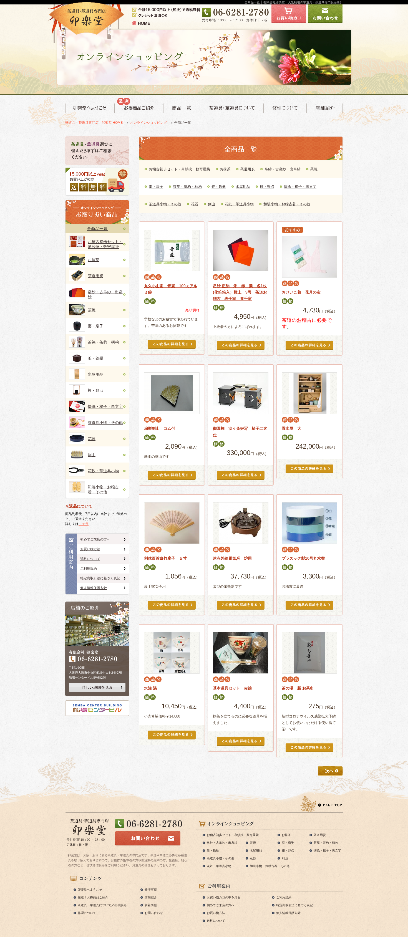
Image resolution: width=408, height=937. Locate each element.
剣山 (91, 455)
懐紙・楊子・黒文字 (105, 406)
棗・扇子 (95, 326)
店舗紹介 (151, 897)
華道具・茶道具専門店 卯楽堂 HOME (94, 123)
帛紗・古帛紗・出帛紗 (283, 169)
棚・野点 (95, 390)
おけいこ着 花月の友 (301, 292)
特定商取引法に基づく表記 (100, 578)
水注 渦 (150, 688)
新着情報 (151, 905)
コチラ (84, 524)
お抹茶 (93, 259)
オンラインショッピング (148, 123)
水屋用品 (95, 374)
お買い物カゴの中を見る (223, 897)
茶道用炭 (95, 276)
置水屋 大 (291, 428)
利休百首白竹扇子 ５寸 (165, 558)
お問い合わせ (154, 913)
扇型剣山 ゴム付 (159, 428)
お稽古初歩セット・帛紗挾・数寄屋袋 (179, 169)
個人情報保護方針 (93, 588)
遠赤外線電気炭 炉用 (232, 558)
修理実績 (151, 889)
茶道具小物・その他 (105, 422)
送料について (90, 559)
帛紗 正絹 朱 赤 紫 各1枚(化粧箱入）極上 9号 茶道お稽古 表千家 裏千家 (240, 292)
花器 (91, 438)
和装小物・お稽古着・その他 (286, 204)
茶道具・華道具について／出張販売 (102, 905)
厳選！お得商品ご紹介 (93, 897)
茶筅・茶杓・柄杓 (103, 342)
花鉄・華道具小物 (103, 471)
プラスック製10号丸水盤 (303, 558)
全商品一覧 (97, 228)
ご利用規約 (88, 568)
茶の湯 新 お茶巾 (298, 688)
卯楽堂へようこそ (90, 889)
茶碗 (91, 310)
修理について (87, 913)
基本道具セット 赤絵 (232, 688)
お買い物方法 (90, 549)
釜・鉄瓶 (95, 358)
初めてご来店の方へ (95, 539)
